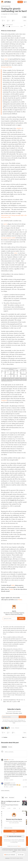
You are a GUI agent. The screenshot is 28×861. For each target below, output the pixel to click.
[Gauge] (24, 25)
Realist (5, 759)
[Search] (25, 797)
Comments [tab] (4, 747)
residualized (4, 400)
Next (23, 737)
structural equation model (8, 238)
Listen (25, 17)
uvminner (6, 783)
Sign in (25, 2)
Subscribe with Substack (15, 836)
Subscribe (20, 2)
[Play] (3, 25)
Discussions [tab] (11, 797)
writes (13, 585)
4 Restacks (17, 728)
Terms (19, 850)
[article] (14, 805)
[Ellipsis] (26, 759)
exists (15, 253)
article (6, 59)
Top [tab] (2, 797)
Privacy (15, 850)
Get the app (20, 854)
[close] (24, 813)
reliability (19, 128)
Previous (5, 737)
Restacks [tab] (10, 747)
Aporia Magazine (5, 6)
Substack (7, 858)
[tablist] (7, 747)
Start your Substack (10, 854)
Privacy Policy (15, 842)
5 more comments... (5, 790)
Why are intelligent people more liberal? (10, 802)
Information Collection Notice (18, 840)
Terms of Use (21, 839)
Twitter (11, 589)
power (5, 224)
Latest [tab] (6, 797)
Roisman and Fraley (6, 67)
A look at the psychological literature (9, 804)
